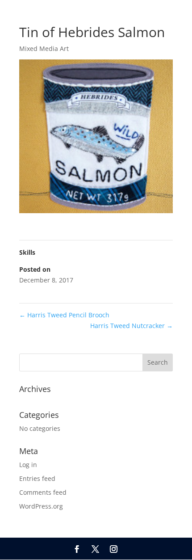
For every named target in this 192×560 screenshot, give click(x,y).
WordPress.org (41, 506)
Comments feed (43, 492)
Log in (28, 464)
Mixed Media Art (44, 48)
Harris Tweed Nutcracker (131, 325)
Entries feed (37, 478)
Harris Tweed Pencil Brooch (64, 315)
